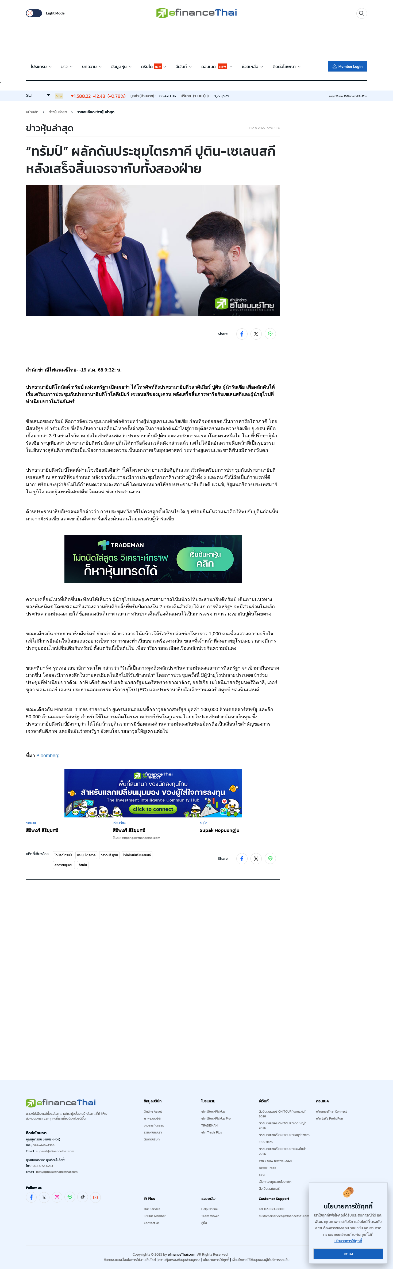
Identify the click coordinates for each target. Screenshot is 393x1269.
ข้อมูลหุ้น (119, 66)
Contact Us (152, 1223)
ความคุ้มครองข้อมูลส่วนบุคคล (179, 1259)
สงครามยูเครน (64, 865)
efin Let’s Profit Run (329, 1118)
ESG (262, 1174)
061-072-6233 (43, 1165)
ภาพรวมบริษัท (153, 1118)
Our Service (152, 1209)
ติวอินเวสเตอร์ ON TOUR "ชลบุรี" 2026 (284, 1135)
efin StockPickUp (213, 1111)
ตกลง (348, 1254)
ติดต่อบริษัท (152, 1139)
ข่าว (65, 66)
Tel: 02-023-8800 (271, 1209)
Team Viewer (210, 1216)
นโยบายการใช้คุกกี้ (216, 1259)
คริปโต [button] (151, 66)
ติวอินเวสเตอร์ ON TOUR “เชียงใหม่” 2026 (282, 1151)
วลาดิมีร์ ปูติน (109, 855)
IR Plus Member (154, 1216)
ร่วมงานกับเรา (153, 1132)
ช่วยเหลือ (250, 66)
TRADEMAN (209, 1125)
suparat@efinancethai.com (55, 1151)
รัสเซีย (83, 865)
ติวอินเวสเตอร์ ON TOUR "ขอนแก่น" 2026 (282, 1114)
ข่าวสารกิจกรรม (154, 1125)
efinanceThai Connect (331, 1111)
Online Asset (153, 1111)
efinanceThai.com (181, 1254)
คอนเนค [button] (213, 66)
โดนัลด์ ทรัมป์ (63, 855)
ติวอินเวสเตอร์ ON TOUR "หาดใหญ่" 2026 (282, 1126)
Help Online (209, 1209)
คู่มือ (204, 1223)
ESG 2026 (266, 1142)
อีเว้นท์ (182, 66)
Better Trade (267, 1167)
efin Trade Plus (211, 1132)
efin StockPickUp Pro (216, 1118)
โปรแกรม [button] (39, 66)
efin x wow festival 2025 (275, 1160)
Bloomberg (48, 755)
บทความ (90, 66)
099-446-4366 (44, 1145)
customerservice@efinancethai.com (284, 1216)
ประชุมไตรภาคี (86, 855)
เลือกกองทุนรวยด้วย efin (275, 1181)
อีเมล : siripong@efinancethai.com (136, 837)
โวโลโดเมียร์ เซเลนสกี (137, 855)
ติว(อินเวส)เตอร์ (269, 1188)
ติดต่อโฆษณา (285, 66)
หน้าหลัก (32, 112)
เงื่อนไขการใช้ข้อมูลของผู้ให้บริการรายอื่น (261, 1259)
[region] (196, 40)
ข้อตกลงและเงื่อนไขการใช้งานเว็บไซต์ (130, 1259)
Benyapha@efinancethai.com (57, 1171)
